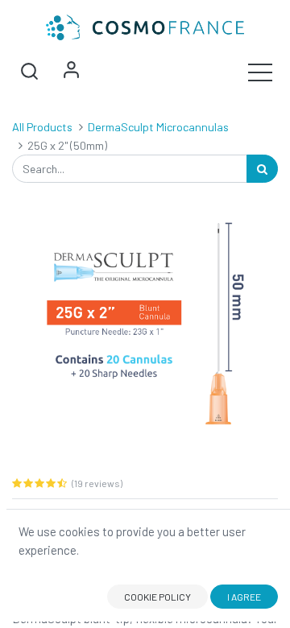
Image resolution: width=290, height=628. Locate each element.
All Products (42, 127)
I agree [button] (244, 596)
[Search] (262, 169)
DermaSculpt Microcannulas (158, 127)
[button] (29, 72)
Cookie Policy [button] (157, 596)
